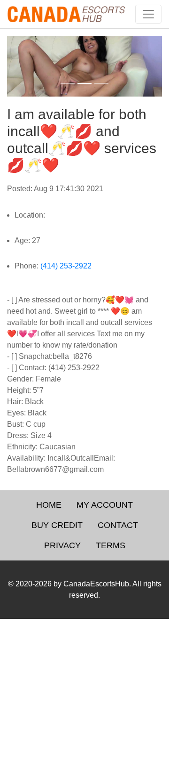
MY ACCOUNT (105, 505)
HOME (48, 505)
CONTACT (118, 525)
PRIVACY (62, 545)
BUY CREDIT (57, 525)
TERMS (110, 545)
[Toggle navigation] (148, 14)
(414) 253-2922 (66, 266)
